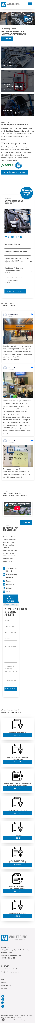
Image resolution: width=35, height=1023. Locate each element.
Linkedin (9, 588)
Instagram (10, 584)
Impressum (8, 1020)
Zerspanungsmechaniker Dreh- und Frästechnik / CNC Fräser (17, 260)
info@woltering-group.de (12, 576)
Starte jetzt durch (15, 291)
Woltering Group (13, 314)
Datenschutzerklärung (19, 1020)
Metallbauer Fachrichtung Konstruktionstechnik (13, 270)
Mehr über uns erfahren (14, 172)
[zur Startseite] (10, 4)
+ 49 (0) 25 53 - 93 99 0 (11, 569)
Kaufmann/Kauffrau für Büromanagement (13, 280)
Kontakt (7, 38)
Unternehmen (6, 985)
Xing (8, 592)
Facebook (9, 581)
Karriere (4, 988)
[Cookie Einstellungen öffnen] (3, 1020)
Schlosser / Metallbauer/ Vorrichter (17, 252)
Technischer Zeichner (12, 245)
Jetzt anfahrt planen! (10, 599)
